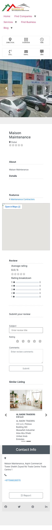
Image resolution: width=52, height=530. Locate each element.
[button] (5, 415)
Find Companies (23, 16)
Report (27, 495)
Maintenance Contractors (23, 199)
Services (8, 22)
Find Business (28, 22)
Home (7, 16)
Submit (26, 368)
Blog (6, 27)
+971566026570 (12, 480)
